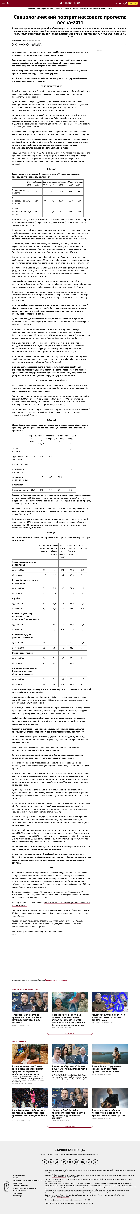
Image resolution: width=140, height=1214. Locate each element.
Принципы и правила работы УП (24, 1188)
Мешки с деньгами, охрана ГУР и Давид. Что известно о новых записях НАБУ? (108, 1017)
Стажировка (17, 1193)
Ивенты (75, 9)
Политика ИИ (17, 1183)
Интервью (67, 9)
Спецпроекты (94, 9)
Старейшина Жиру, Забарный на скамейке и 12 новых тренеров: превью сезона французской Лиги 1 (29, 1114)
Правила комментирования (56, 980)
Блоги (103, 9)
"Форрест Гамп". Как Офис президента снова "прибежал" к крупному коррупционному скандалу (28, 1019)
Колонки (58, 9)
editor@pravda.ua (63, 1197)
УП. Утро (50, 9)
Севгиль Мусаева (91, 1195)
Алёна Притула (119, 1195)
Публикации (41, 9)
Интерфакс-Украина (59, 1177)
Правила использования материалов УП (27, 1180)
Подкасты (84, 9)
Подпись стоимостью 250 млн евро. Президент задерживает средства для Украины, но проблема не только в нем (27, 1070)
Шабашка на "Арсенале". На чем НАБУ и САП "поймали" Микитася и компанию (69, 1069)
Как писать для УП (19, 1191)
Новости (31, 9)
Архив (110, 9)
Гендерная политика (20, 1185)
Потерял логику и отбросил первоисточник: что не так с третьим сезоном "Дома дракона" (109, 1113)
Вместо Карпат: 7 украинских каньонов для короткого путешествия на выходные (107, 1069)
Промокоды (17, 1196)
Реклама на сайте (19, 1175)
